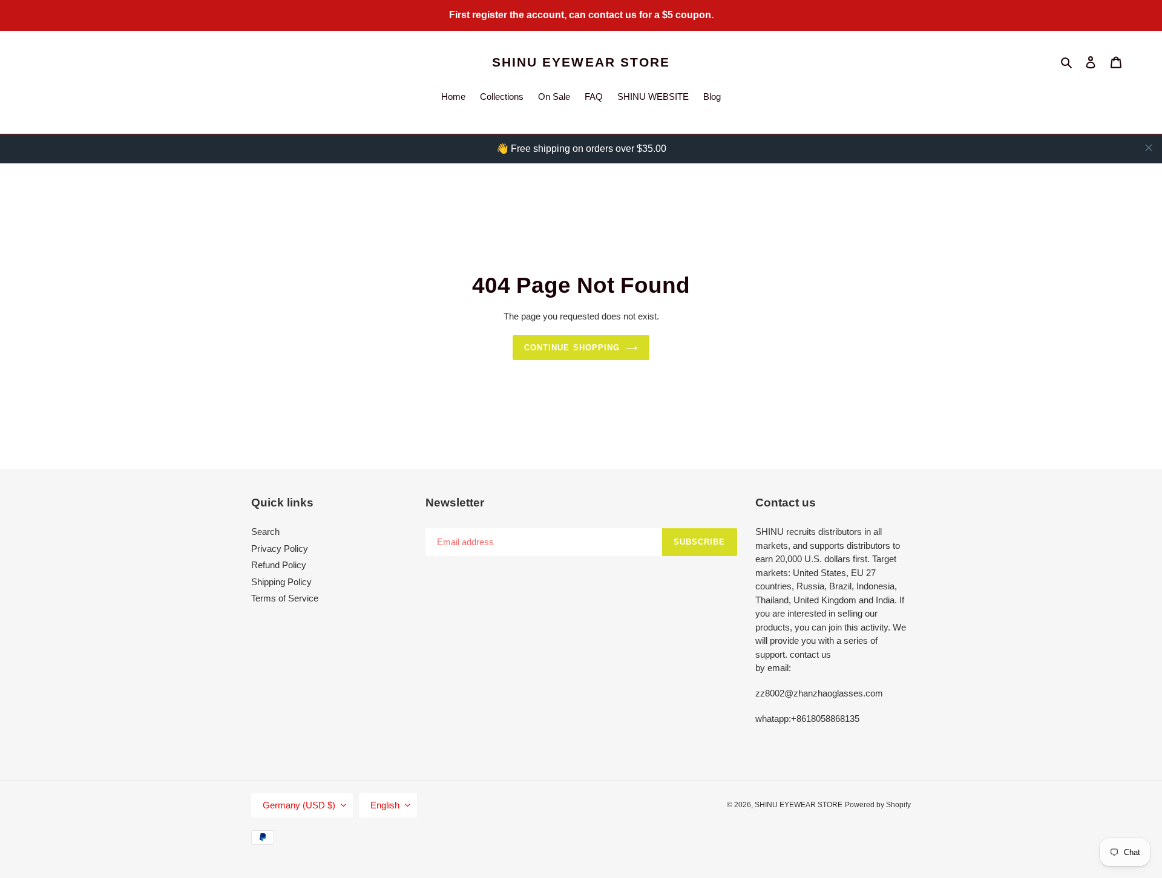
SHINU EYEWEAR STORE (581, 62)
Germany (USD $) (299, 805)
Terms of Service (284, 598)
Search (265, 531)
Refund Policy (278, 565)
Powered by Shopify (878, 805)
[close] (1149, 148)
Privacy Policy (279, 548)
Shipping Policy (281, 582)
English (384, 805)
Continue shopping (572, 347)
